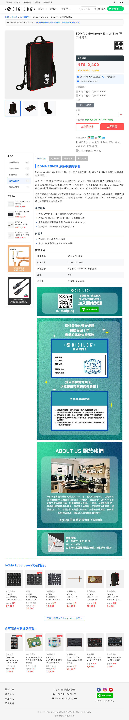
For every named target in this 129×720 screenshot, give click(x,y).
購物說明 (9, 703)
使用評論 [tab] (55, 158)
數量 (78, 110)
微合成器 (9, 654)
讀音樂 (9, 2)
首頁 (7, 17)
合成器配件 (25, 17)
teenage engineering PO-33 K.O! (12, 660)
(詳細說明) (92, 146)
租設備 (17, 2)
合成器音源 (51, 591)
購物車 (116, 9)
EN (121, 2)
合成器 (15, 17)
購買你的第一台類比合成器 (48, 22)
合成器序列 (10, 591)
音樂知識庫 (47, 2)
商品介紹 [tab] (41, 158)
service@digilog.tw (66, 698)
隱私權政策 (59, 716)
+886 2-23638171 (65, 694)
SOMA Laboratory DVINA (72, 596)
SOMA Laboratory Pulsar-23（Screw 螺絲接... (32, 599)
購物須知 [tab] (68, 158)
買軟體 (65, 9)
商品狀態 (80, 119)
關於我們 (9, 689)
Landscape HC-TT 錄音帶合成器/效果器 (34, 660)
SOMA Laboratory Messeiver (92, 596)
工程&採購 (26, 2)
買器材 (41, 9)
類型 (78, 100)
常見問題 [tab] (82, 158)
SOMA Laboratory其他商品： (26, 565)
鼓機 (28, 591)
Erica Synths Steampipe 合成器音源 (74, 660)
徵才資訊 (9, 698)
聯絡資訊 (9, 694)
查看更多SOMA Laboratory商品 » (64, 618)
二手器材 (37, 2)
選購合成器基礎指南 (71, 22)
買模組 (53, 9)
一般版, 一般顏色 (85, 105)
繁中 (114, 2)
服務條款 (70, 716)
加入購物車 (14, 585)
